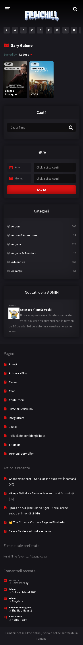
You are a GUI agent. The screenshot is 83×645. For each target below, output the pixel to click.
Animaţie (17, 271)
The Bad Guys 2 (22, 610)
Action (15, 226)
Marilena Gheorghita (20, 607)
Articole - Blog (18, 373)
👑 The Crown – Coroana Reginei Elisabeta (37, 522)
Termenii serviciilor (21, 454)
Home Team (19, 620)
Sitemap (14, 445)
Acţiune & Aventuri (23, 253)
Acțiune (16, 244)
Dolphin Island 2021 (24, 592)
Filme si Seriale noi (21, 409)
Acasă (13, 364)
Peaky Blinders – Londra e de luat (31, 531)
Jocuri (13, 427)
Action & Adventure (24, 235)
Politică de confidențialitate (27, 436)
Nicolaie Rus (15, 616)
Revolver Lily (20, 583)
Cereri (13, 382)
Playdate (17, 601)
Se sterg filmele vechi (36, 308)
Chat (12, 391)
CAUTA (41, 190)
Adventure (18, 262)
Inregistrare (17, 418)
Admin (12, 589)
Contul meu (16, 400)
